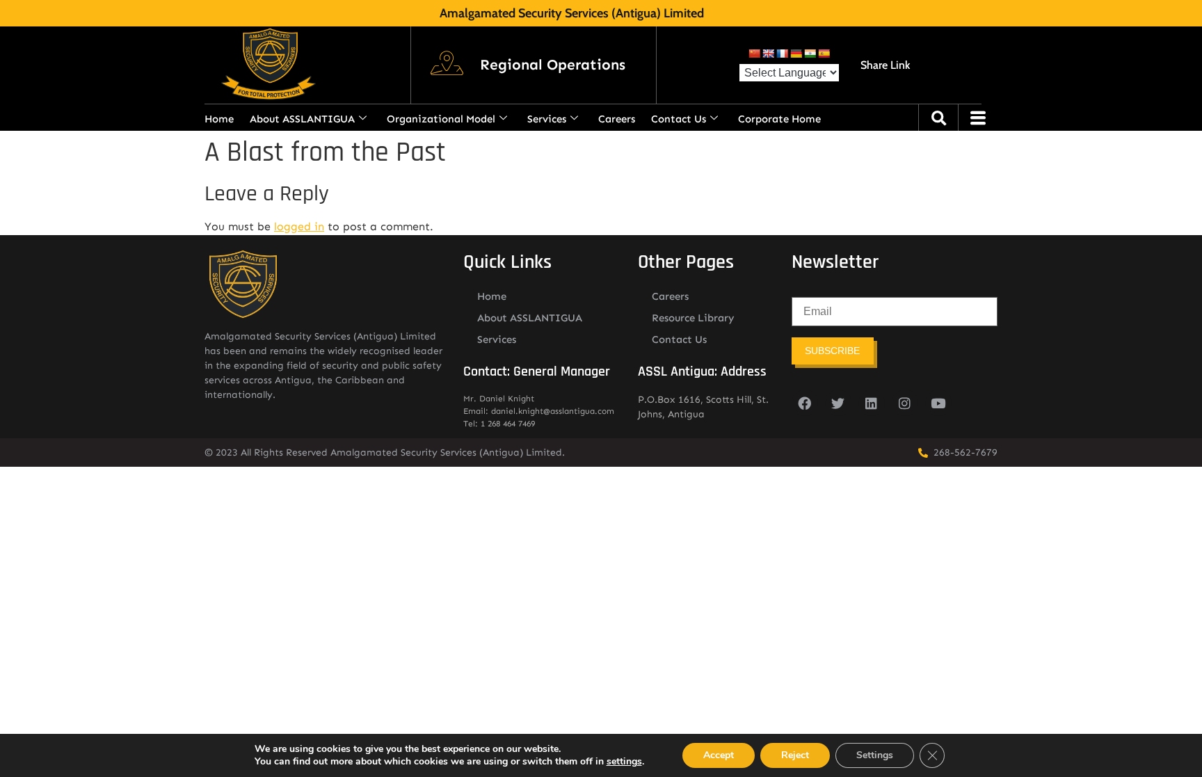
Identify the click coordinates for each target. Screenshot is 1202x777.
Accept (718, 755)
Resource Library (693, 318)
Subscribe (832, 350)
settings (624, 761)
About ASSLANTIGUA (302, 119)
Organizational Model (441, 119)
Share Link (885, 65)
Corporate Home (779, 119)
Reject (795, 755)
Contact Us (678, 119)
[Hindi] (809, 53)
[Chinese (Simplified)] (754, 53)
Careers (616, 119)
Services (546, 119)
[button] (552, 65)
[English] (768, 53)
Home (219, 119)
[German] (796, 53)
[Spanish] (823, 53)
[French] (782, 53)
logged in (299, 226)
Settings (874, 755)
